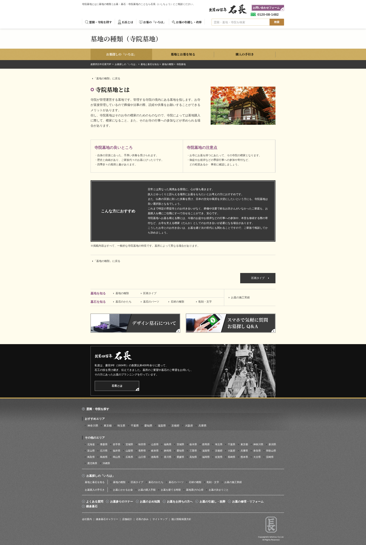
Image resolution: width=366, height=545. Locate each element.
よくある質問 (94, 501)
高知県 (193, 457)
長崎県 (231, 457)
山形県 (155, 444)
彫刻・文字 (205, 301)
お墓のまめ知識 (150, 501)
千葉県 (135, 425)
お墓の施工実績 (240, 297)
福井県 (116, 450)
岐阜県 (155, 450)
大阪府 (189, 425)
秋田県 (142, 444)
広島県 (129, 457)
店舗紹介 (127, 519)
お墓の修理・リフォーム (248, 501)
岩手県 (116, 444)
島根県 (104, 457)
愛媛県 (180, 457)
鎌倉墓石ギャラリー (107, 519)
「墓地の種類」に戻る (107, 78)
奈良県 (257, 450)
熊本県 (244, 457)
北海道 (91, 444)
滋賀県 (162, 425)
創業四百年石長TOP (101, 64)
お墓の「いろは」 (154, 22)
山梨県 (129, 450)
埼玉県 (121, 425)
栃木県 (193, 444)
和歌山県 (271, 450)
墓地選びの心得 (194, 489)
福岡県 (206, 457)
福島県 (167, 444)
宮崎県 (270, 457)
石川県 (104, 450)
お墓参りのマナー (121, 501)
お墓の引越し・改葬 (189, 22)
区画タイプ (258, 277)
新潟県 (272, 444)
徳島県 (155, 457)
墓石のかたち (124, 301)
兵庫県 (202, 425)
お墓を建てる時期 (171, 489)
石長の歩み (142, 519)
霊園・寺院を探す (100, 22)
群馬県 (206, 444)
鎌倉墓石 (92, 506)
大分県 (257, 457)
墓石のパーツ (151, 301)
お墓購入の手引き (95, 489)
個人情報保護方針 (181, 519)
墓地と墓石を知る (150, 64)
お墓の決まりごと (219, 489)
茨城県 (180, 444)
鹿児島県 (92, 463)
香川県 (167, 457)
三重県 (193, 450)
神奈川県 (92, 425)
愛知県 (148, 425)
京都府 (175, 425)
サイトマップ (159, 519)
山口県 (142, 457)
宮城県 (129, 444)
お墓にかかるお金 (123, 489)
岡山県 (116, 457)
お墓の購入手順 (147, 489)
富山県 (91, 450)
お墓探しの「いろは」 (126, 64)
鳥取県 (91, 457)
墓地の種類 (167, 64)
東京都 (108, 425)
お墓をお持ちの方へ (180, 501)
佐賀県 (218, 457)
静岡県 (167, 450)
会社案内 (87, 519)
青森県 (104, 444)
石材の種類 (177, 301)
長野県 (142, 450)
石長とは (127, 22)
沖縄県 (106, 463)
